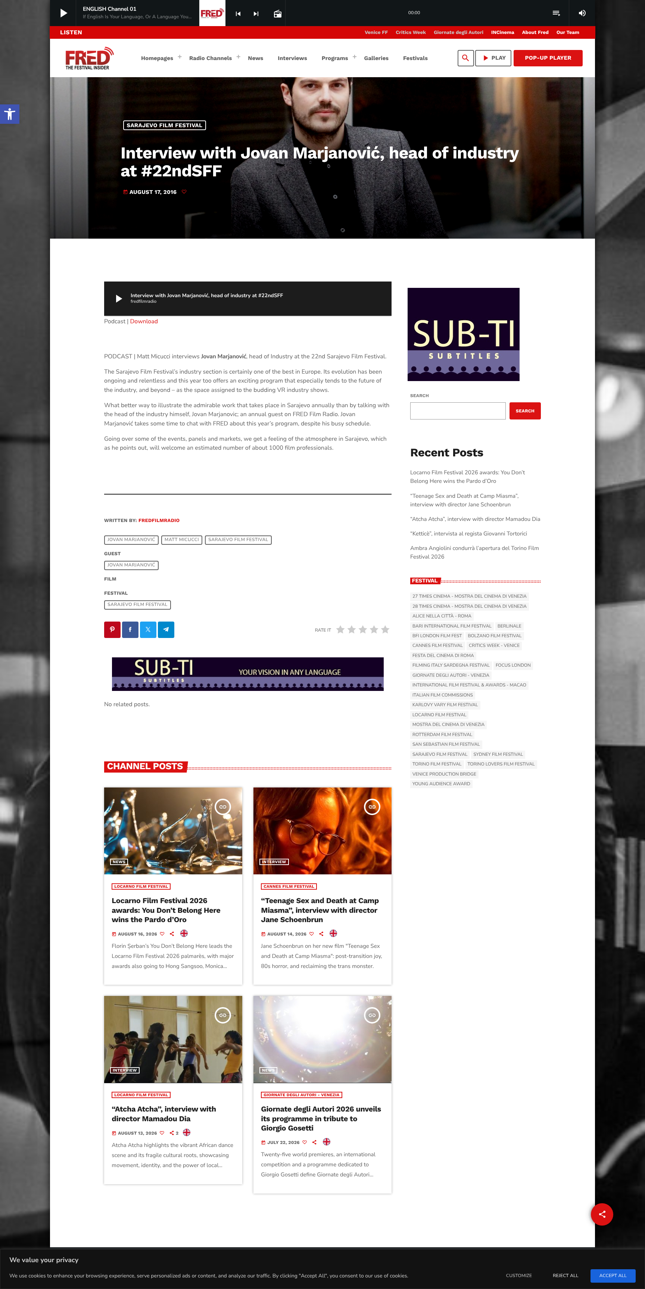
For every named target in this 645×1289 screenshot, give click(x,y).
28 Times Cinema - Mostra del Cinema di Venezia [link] (469, 607)
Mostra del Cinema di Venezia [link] (448, 725)
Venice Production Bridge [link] (444, 774)
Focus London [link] (513, 666)
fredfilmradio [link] (159, 521)
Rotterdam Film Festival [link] (442, 735)
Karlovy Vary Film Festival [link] (445, 705)
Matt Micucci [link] (182, 540)
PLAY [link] (493, 58)
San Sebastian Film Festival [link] (446, 745)
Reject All (565, 1276)
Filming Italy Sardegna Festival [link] (451, 666)
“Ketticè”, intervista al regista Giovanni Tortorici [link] (468, 534)
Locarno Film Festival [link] (141, 886)
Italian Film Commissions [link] (442, 695)
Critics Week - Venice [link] (494, 646)
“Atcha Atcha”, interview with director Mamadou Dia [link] (164, 1113)
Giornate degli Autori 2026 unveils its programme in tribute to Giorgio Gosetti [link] (321, 1118)
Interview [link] (274, 861)
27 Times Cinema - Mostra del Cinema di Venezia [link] (469, 597)
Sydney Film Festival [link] (498, 755)
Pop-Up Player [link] (548, 57)
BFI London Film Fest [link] (437, 636)
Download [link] (144, 321)
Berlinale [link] (509, 626)
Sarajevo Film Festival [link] (165, 125)
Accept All (613, 1276)
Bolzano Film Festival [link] (494, 636)
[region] (322, 1269)
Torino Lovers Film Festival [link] (501, 764)
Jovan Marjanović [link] (131, 540)
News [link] (119, 861)
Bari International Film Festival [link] (452, 626)
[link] (9, 114)
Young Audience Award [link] (441, 784)
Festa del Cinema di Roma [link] (443, 656)
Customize (519, 1276)
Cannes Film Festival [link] (289, 886)
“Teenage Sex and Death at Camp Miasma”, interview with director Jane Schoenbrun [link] (320, 910)
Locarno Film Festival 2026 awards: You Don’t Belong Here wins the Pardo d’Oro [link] (166, 910)
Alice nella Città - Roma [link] (441, 616)
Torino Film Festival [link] (437, 764)
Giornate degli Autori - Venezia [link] (301, 1094)
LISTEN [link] (71, 32)
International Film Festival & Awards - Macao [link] (469, 685)
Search (419, 395)
